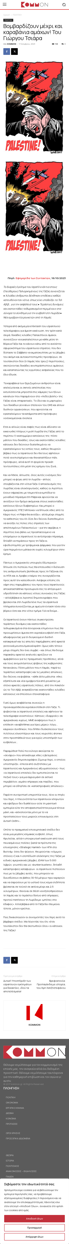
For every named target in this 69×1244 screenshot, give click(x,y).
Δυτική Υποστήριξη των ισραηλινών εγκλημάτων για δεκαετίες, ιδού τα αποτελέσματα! (17, 986)
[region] (34, 1211)
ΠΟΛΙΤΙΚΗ (17, 14)
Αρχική (6, 14)
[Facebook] (6, 51)
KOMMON (11, 44)
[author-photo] (34, 1020)
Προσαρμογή (34, 1227)
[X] (14, 51)
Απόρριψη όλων (34, 1236)
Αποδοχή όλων (34, 1218)
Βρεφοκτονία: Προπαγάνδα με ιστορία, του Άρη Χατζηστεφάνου (51, 984)
